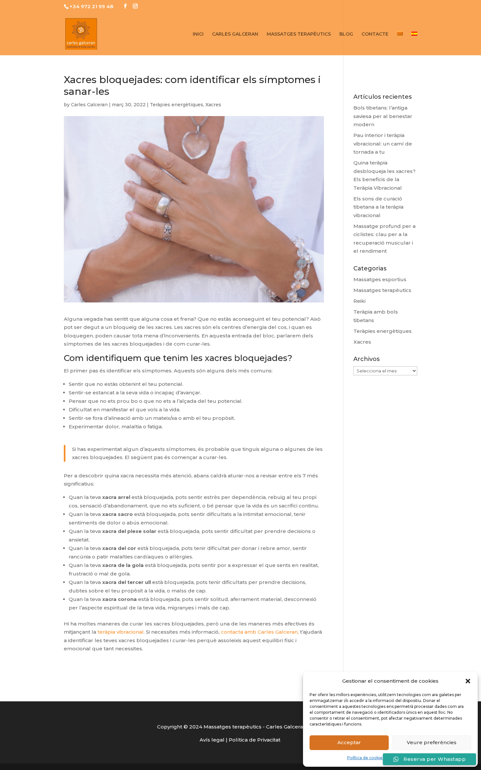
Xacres (213, 105)
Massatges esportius (379, 279)
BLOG (346, 34)
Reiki (359, 301)
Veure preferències (431, 742)
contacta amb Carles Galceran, (260, 632)
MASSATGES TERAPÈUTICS (299, 34)
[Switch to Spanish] (414, 43)
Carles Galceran (89, 105)
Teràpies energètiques (176, 105)
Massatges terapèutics (382, 290)
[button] (468, 681)
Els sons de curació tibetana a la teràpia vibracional (378, 207)
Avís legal (212, 740)
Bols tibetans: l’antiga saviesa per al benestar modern (382, 116)
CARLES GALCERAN (235, 34)
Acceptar (349, 742)
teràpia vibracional (121, 632)
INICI (198, 34)
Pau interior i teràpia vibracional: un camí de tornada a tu (382, 143)
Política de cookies (365, 757)
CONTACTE (375, 34)
